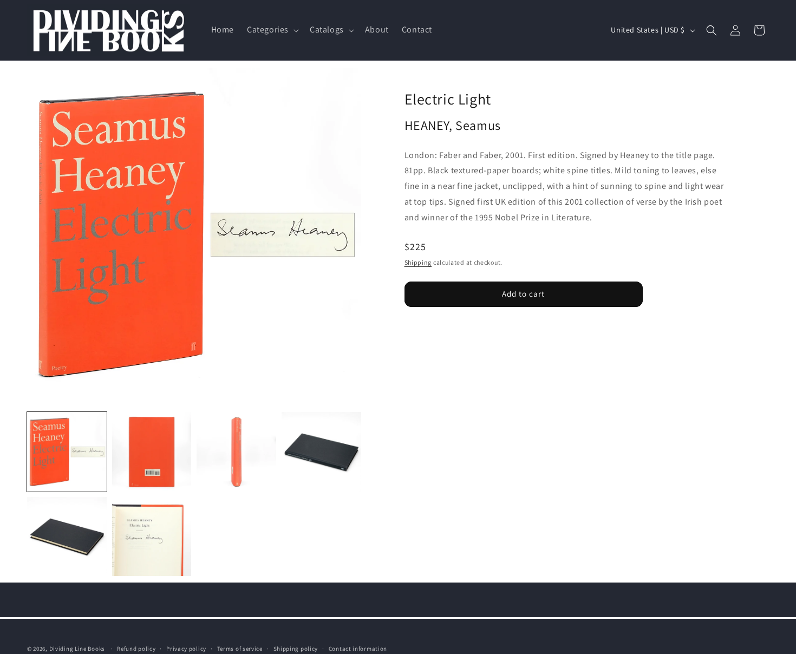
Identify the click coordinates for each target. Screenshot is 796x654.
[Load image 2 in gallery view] (152, 452)
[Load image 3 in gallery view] (236, 452)
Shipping (418, 262)
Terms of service (240, 648)
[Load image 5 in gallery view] (67, 537)
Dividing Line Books (77, 648)
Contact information (358, 648)
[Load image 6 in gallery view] (152, 537)
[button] (271, 30)
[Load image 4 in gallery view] (321, 452)
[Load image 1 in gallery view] (67, 452)
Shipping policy (295, 648)
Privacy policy (186, 648)
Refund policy (136, 648)
